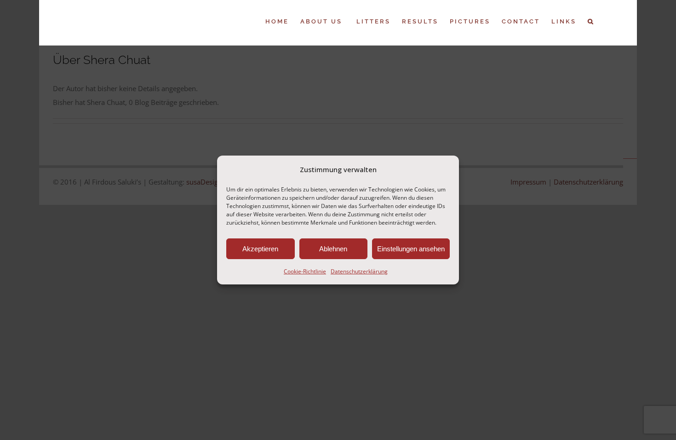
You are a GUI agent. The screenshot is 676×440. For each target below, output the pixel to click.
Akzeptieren (260, 249)
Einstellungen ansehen (411, 249)
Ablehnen (333, 249)
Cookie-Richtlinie (305, 271)
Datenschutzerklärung (359, 271)
